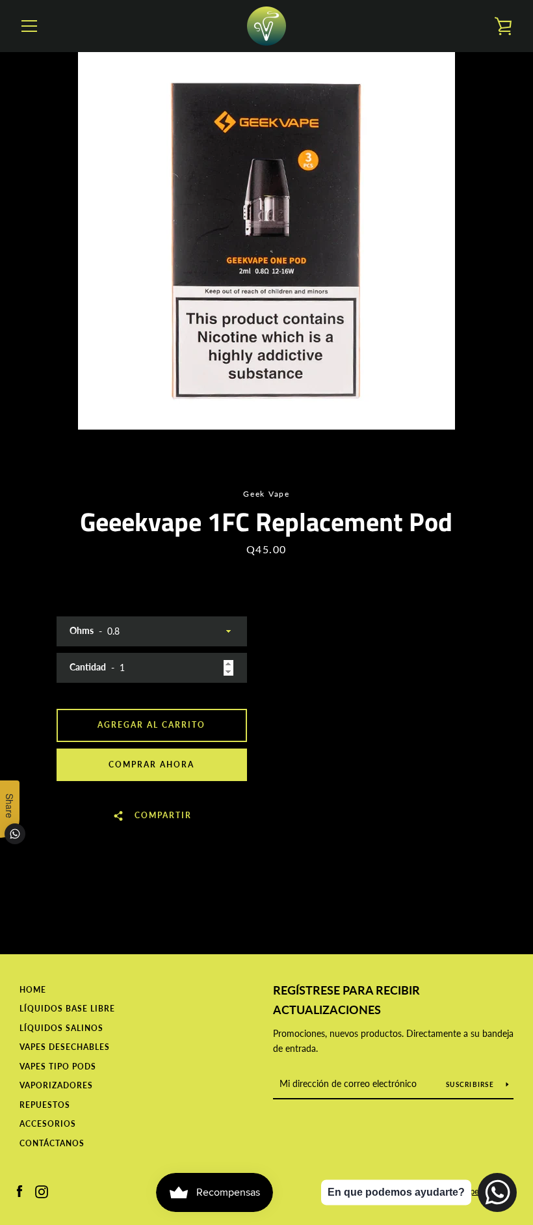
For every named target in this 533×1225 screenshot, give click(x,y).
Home (33, 990)
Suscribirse (471, 1084)
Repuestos (45, 1105)
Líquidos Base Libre (67, 1008)
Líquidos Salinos (61, 1028)
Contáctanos (52, 1143)
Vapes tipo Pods (58, 1066)
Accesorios (48, 1124)
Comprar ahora (151, 764)
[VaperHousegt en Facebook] (19, 1190)
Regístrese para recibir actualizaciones (346, 1000)
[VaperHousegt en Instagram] (41, 1190)
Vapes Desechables (65, 1047)
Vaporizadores (56, 1085)
